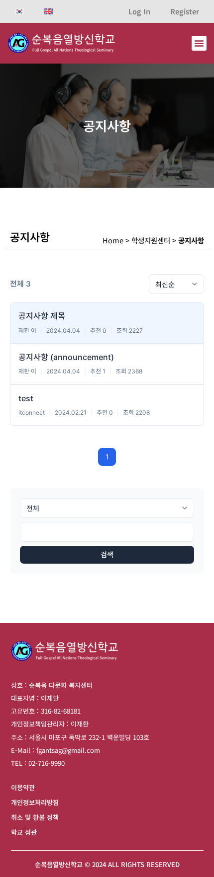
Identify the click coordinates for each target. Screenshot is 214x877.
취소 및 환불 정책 (35, 817)
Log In (139, 11)
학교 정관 (24, 832)
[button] (199, 43)
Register (184, 11)
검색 (107, 554)
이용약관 (23, 787)
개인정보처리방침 (35, 802)
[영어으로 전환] (48, 11)
